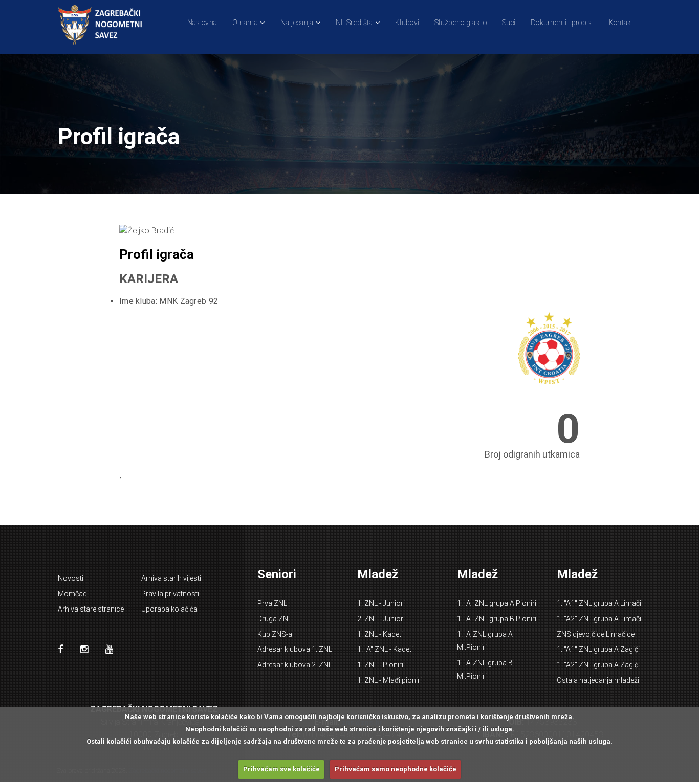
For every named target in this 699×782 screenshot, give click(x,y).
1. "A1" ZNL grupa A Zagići (598, 649)
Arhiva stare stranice (91, 609)
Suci (508, 22)
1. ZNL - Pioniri (380, 665)
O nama (245, 22)
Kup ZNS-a (274, 634)
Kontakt (621, 22)
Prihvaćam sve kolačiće (281, 769)
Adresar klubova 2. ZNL (294, 665)
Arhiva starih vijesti (171, 578)
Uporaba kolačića (169, 609)
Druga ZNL (274, 619)
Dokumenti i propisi (562, 22)
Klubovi (407, 22)
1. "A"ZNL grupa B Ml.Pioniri (485, 669)
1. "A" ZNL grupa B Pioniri (496, 619)
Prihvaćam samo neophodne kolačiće (395, 769)
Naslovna (202, 22)
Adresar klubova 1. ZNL (294, 649)
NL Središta (354, 22)
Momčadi (73, 594)
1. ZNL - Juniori (381, 603)
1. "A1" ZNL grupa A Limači (599, 603)
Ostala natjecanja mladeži (598, 680)
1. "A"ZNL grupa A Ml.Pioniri (485, 640)
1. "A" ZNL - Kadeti (385, 649)
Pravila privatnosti (170, 594)
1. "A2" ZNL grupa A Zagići (598, 665)
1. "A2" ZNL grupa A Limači (599, 619)
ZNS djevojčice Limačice (596, 634)
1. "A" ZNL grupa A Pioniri (496, 603)
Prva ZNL (272, 603)
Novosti (70, 578)
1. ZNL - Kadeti (380, 634)
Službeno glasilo (460, 22)
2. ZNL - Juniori (381, 619)
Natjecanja (297, 22)
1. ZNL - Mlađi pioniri (389, 680)
